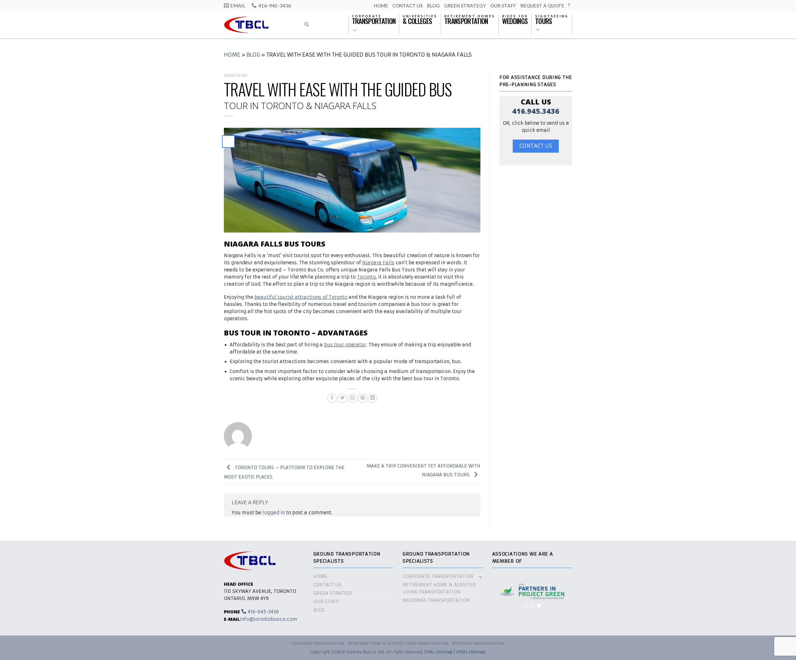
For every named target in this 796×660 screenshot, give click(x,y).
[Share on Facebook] (332, 398)
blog (433, 5)
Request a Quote (542, 5)
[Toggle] (481, 576)
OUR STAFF (503, 5)
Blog (253, 54)
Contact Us (407, 5)
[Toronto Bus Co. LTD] (258, 25)
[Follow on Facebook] (569, 5)
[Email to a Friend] (352, 398)
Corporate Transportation (438, 576)
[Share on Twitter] (342, 398)
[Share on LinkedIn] (372, 398)
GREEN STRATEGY (465, 5)
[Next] (562, 594)
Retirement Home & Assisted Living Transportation (439, 588)
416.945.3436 (535, 111)
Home (381, 5)
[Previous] (501, 594)
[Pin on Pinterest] (362, 398)
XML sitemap (439, 652)
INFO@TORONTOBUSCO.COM (268, 619)
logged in (273, 512)
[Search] (306, 24)
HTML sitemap (471, 652)
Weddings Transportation (436, 600)
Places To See (236, 75)
